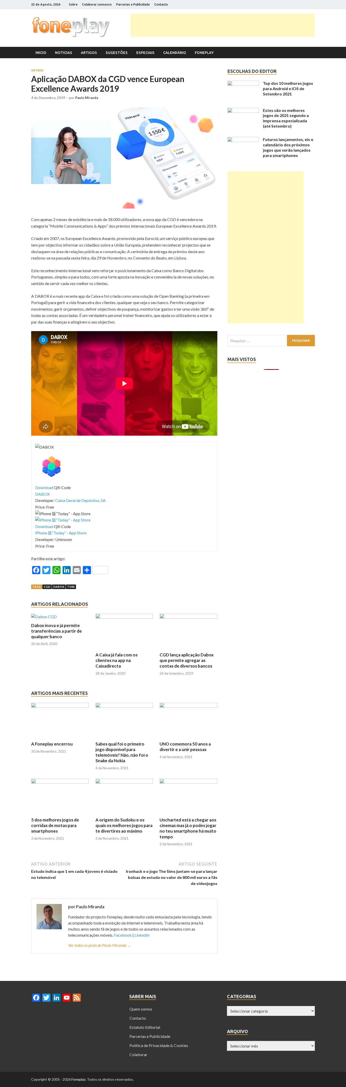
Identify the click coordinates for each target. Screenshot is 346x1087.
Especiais (145, 53)
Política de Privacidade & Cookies (158, 1045)
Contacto (161, 4)
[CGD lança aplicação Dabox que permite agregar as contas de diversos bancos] (188, 617)
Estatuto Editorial (144, 1027)
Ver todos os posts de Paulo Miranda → (99, 945)
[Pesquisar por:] (271, 340)
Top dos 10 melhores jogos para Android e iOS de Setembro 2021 (288, 88)
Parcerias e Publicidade (133, 4)
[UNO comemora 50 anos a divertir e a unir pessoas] (188, 706)
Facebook (123, 935)
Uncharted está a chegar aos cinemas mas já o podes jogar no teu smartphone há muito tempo (188, 828)
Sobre (73, 4)
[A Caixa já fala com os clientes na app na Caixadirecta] (124, 617)
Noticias (63, 53)
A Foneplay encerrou (52, 744)
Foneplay (204, 53)
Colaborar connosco (97, 4)
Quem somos (140, 1009)
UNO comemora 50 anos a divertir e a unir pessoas (185, 746)
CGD (47, 587)
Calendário (174, 53)
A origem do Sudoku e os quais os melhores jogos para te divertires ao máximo (123, 825)
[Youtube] (307, 4)
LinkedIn (141, 935)
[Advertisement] (222, 25)
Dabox (58, 587)
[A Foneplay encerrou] (60, 706)
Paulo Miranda (86, 98)
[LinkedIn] (300, 4)
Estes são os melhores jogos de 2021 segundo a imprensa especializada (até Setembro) (286, 118)
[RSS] (313, 4)
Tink (71, 587)
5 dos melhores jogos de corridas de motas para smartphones (55, 825)
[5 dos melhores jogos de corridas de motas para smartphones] (60, 782)
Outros (37, 70)
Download (44, 487)
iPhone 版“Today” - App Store (60, 532)
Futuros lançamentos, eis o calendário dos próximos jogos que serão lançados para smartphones (288, 147)
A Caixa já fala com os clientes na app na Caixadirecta (116, 660)
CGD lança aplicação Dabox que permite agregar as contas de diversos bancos (187, 660)
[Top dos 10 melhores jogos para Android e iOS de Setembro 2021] (243, 84)
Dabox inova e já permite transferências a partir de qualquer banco (56, 631)
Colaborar (138, 1054)
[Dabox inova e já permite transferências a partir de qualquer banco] (44, 616)
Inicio (40, 53)
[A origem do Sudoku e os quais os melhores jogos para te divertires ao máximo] (124, 782)
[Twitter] (294, 4)
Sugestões (117, 53)
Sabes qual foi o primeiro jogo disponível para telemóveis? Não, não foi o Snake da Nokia (121, 752)
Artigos (89, 53)
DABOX (42, 494)
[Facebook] (288, 4)
